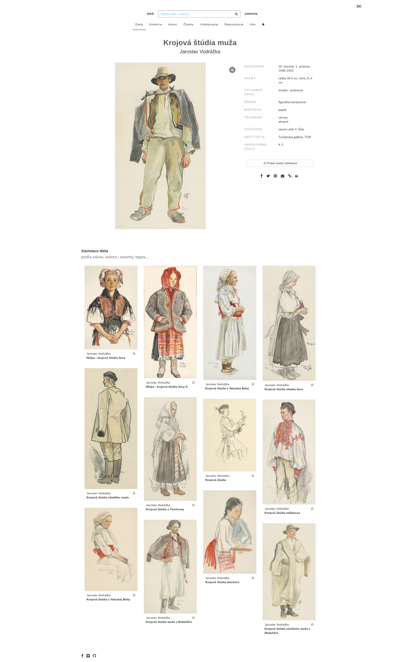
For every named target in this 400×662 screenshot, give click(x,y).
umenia (251, 13)
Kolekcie (155, 24)
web (150, 13)
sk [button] (359, 6)
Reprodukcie (234, 24)
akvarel (283, 121)
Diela (139, 24)
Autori (172, 24)
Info (253, 24)
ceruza (283, 117)
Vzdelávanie (209, 24)
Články (189, 24)
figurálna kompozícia (292, 102)
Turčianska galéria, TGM (295, 137)
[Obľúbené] (263, 24)
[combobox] (199, 13)
